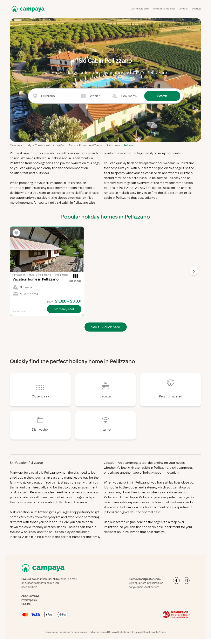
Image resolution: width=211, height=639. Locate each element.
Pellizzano (113, 145)
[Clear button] (65, 96)
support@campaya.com (38, 583)
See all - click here (105, 327)
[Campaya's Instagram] (186, 580)
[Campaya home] (27, 9)
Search (162, 96)
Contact (183, 8)
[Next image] (194, 271)
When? (95, 96)
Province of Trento (91, 145)
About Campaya (30, 596)
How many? (129, 96)
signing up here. (138, 583)
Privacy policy (29, 600)
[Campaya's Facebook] (176, 580)
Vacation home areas (163, 8)
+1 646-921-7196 (49, 579)
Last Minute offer (140, 8)
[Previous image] (17, 271)
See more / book (64, 309)
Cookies (25, 604)
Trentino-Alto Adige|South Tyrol (55, 145)
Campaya (16, 145)
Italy (28, 145)
